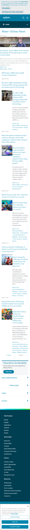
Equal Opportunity (9, 470)
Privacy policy (14, 513)
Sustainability (8, 443)
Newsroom (7, 441)
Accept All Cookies (15, 526)
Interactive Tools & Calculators (12, 491)
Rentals (6, 433)
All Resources (8, 483)
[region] (15, 517)
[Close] (28, 506)
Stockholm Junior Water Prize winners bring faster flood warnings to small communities (14, 52)
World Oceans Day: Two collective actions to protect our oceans (15, 196)
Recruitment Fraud (9, 475)
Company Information (10, 451)
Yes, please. (6, 8)
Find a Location (8, 488)
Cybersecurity (8, 454)
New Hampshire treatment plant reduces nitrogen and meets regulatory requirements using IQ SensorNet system (14, 138)
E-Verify (6, 472)
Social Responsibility (10, 448)
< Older (8, 355)
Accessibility (7, 467)
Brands (6, 420)
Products (6, 427)
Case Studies (7, 485)
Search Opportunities (10, 464)
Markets (6, 422)
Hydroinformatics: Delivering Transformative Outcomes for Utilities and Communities (13, 303)
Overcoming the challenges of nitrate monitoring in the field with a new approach (15, 249)
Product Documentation (10, 493)
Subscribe (9, 372)
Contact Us (7, 496)
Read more (3, 67)
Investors (6, 446)
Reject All (15, 522)
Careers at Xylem (8, 462)
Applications (7, 425)
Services (6, 430)
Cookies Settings (15, 517)
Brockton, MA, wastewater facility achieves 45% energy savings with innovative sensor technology (15, 85)
